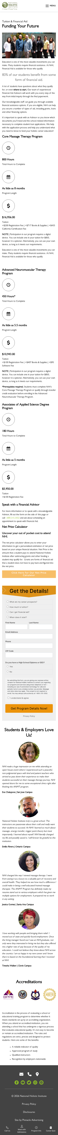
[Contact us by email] (21, 1074)
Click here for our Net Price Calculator (29, 574)
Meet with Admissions (21, 1130)
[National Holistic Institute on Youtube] (22, 1082)
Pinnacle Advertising (32, 1120)
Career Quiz (50, 1131)
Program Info (36, 1131)
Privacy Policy (29, 1104)
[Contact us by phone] (30, 1074)
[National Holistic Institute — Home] (9, 6)
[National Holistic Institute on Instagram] (35, 1082)
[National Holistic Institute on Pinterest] (41, 1082)
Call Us (7, 1131)
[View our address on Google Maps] (37, 1074)
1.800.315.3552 (12, 518)
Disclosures (29, 1112)
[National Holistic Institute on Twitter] (29, 1082)
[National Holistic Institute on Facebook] (16, 1082)
